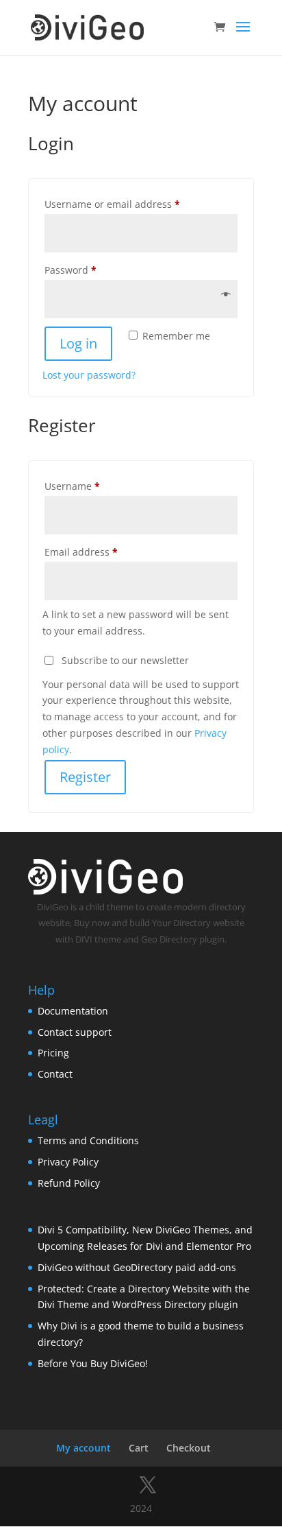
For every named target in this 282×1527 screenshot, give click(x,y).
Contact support (75, 1032)
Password (91, 269)
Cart (139, 1447)
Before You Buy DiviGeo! (93, 1363)
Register (85, 777)
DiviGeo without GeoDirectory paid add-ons (137, 1267)
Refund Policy (69, 1182)
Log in (78, 343)
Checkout (188, 1447)
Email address (101, 551)
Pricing (53, 1052)
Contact (55, 1073)
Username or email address (133, 204)
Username (93, 486)
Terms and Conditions (88, 1140)
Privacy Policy (68, 1161)
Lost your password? (89, 374)
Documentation (73, 1010)
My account (83, 1447)
